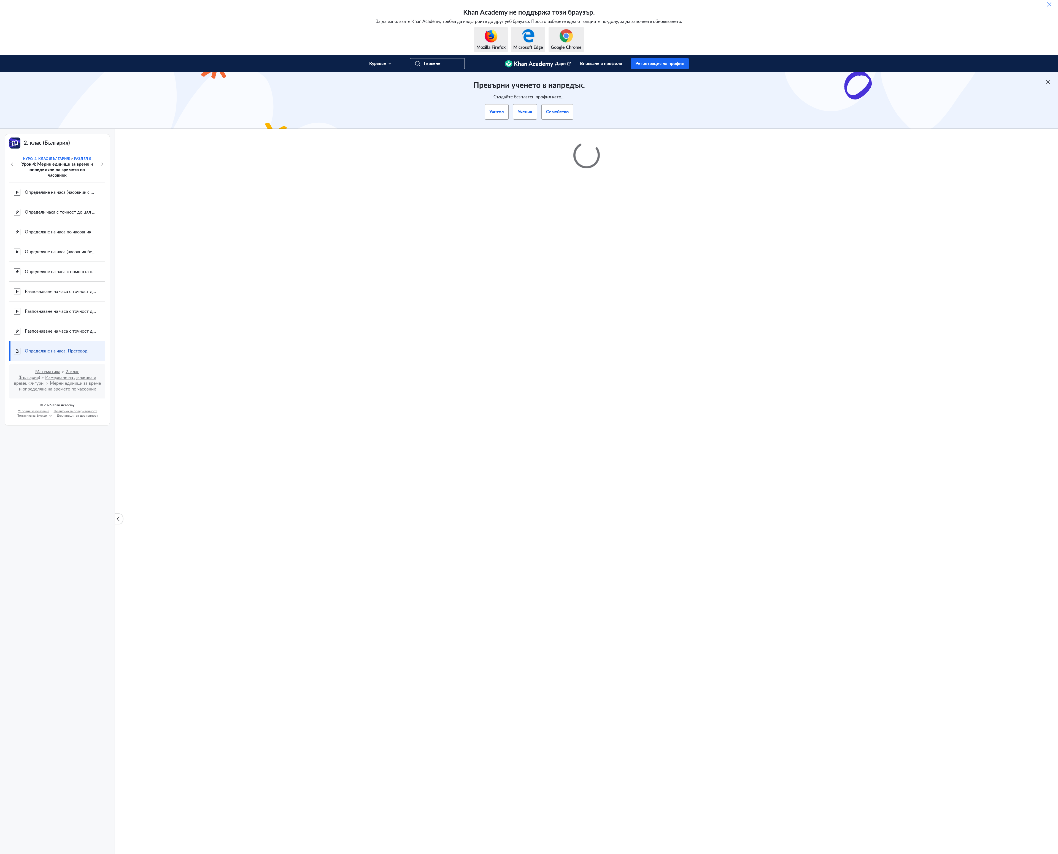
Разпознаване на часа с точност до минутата (60, 331)
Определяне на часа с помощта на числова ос (60, 272)
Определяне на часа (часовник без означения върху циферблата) (60, 252)
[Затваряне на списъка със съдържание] (119, 518)
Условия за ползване (33, 411)
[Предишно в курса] (12, 164)
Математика (47, 372)
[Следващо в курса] (102, 164)
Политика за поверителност (75, 411)
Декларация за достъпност (77, 415)
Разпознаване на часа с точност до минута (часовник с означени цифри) (60, 291)
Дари (560, 63)
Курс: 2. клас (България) (46, 158)
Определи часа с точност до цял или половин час (60, 212)
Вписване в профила (601, 63)
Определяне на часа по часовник (58, 232)
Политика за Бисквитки (34, 415)
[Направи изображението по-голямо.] (587, 298)
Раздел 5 (82, 158)
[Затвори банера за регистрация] (1048, 82)
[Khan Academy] (529, 63)
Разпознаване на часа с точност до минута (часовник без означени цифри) (60, 311)
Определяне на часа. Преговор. (56, 351)
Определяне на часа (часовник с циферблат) (60, 192)
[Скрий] (1049, 4)
